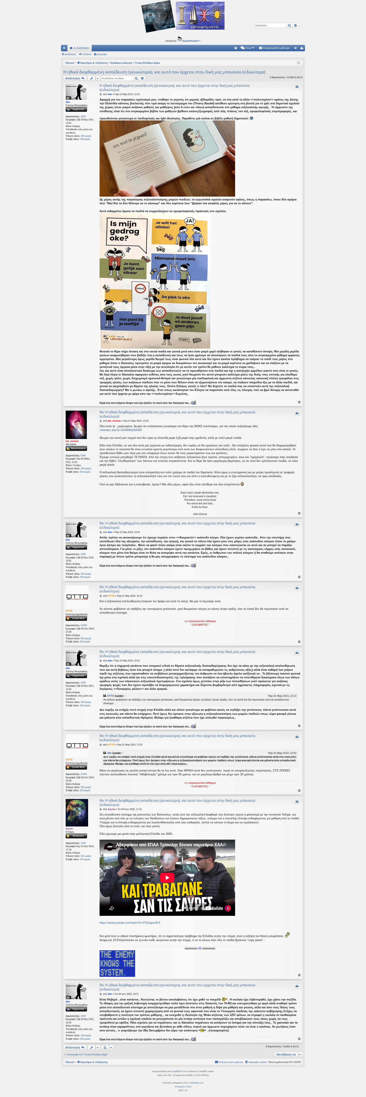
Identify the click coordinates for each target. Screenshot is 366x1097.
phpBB (175, 1071)
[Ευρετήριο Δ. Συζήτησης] (183, 17)
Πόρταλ (69, 63)
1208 (83, 116)
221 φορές (86, 856)
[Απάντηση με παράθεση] (297, 86)
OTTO (69, 611)
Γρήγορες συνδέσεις (65, 49)
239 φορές (85, 139)
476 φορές (85, 859)
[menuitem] (236, 48)
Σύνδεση (86, 54)
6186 (83, 455)
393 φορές (86, 468)
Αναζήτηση (70, 54)
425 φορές (86, 638)
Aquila (69, 828)
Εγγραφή (102, 54)
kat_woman (72, 441)
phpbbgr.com (197, 1083)
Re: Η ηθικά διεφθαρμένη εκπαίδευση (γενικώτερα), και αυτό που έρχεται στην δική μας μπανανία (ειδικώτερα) (177, 414)
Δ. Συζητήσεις (81, 48)
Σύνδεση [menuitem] (296, 49)
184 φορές (86, 136)
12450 (83, 625)
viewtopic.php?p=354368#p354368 (121, 430)
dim (68, 102)
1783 (83, 843)
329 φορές (85, 641)
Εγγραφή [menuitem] (302, 49)
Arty (169, 1075)
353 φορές (85, 472)
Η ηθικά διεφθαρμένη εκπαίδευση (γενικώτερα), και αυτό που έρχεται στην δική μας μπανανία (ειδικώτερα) (164, 72)
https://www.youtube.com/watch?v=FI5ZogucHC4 (130, 922)
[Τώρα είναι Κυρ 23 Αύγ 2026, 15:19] (298, 63)
